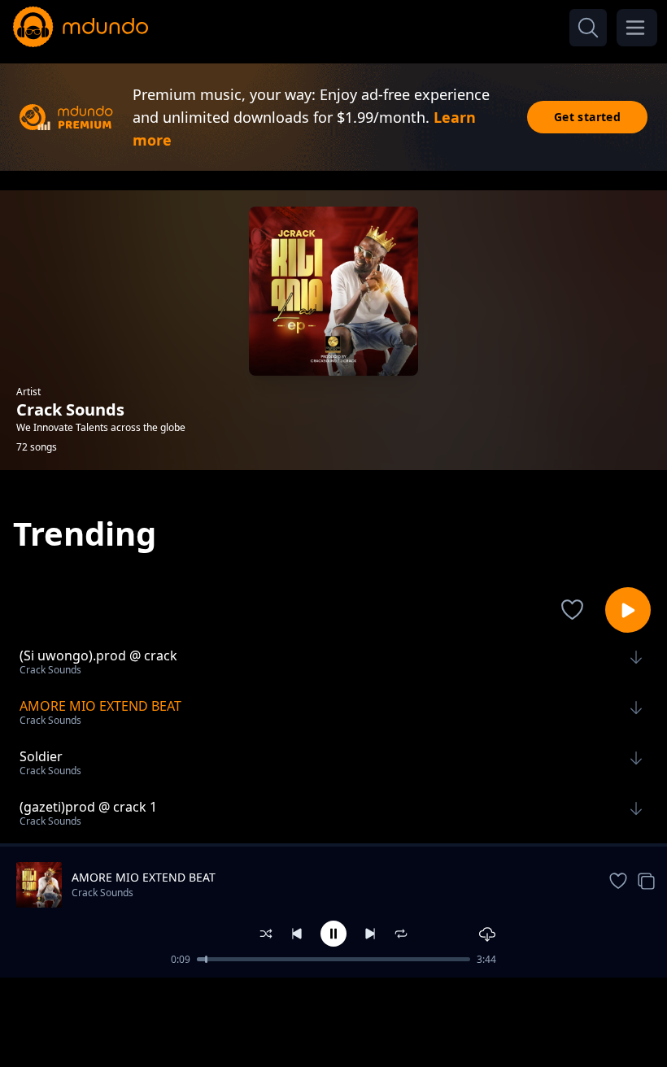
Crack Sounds (102, 892)
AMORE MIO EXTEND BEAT (144, 877)
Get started (587, 116)
